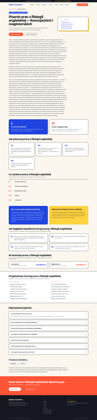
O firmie (56, 4)
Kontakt (67, 4)
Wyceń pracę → (15, 389)
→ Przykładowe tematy (66, 26)
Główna (32, 4)
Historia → (23, 363)
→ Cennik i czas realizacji (66, 24)
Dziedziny (44, 4)
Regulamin (77, 418)
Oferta (38, 4)
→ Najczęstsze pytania (66, 28)
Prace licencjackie (47, 411)
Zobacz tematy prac (31, 34)
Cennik (50, 4)
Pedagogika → (13, 363)
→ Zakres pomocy (64, 22)
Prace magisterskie (47, 409)
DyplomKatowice (15, 5)
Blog (61, 4)
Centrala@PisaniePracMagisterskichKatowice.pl (77, 403)
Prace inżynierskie (47, 413)
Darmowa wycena (82, 4)
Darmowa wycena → (16, 34)
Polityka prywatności (84, 418)
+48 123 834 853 (67, 1)
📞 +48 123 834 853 (29, 389)
